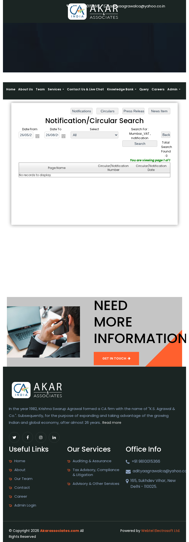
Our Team (23, 478)
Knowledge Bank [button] (120, 89)
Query (144, 89)
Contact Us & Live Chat (85, 89)
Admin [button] (172, 89)
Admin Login (25, 505)
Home (10, 89)
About (20, 469)
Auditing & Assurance (92, 461)
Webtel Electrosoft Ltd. (160, 530)
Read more (111, 422)
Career (20, 496)
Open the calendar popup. (37, 136)
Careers (158, 89)
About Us (25, 89)
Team (40, 89)
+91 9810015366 (85, 6)
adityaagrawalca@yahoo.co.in (137, 6)
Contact (22, 487)
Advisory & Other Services (96, 483)
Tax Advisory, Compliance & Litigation (96, 472)
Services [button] (55, 89)
